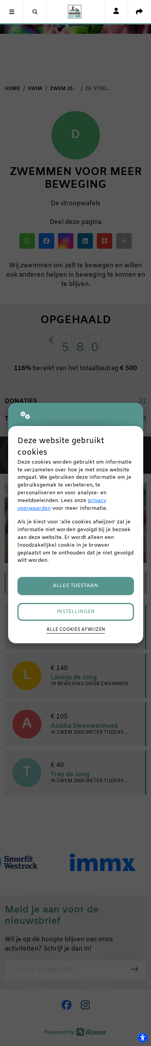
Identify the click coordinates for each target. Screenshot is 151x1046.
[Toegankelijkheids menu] (142, 1037)
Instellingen (76, 611)
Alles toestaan (75, 585)
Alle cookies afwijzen (75, 630)
